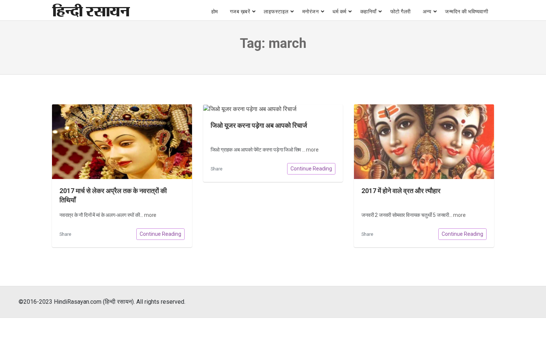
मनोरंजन (310, 11)
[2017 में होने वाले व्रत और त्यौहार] (424, 141)
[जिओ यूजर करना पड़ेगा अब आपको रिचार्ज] (273, 109)
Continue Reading (160, 234)
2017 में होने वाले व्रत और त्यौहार (401, 191)
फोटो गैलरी (400, 11)
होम (214, 11)
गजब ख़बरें (240, 11)
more (150, 215)
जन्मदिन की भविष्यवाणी (466, 11)
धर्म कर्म (339, 11)
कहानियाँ (368, 11)
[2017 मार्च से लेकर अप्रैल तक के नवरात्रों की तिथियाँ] (122, 141)
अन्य (427, 11)
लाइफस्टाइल (276, 11)
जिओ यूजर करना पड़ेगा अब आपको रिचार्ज (259, 125)
